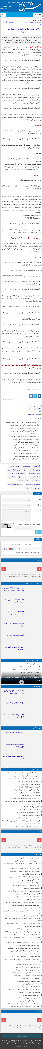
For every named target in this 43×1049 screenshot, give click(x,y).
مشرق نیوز (25, 5)
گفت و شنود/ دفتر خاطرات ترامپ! (30, 978)
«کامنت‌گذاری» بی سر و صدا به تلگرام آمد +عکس (25, 434)
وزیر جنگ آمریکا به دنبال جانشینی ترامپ (28, 964)
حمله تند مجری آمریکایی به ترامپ (30, 984)
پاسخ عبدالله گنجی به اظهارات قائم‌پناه (29, 787)
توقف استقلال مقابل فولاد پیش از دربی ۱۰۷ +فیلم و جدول (14, 692)
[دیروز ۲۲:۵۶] (33, 718)
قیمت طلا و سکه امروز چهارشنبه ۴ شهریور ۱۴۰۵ (26, 669)
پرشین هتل (22, 477)
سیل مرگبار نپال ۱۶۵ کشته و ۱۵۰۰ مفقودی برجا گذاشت (24, 798)
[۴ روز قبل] (31, 568)
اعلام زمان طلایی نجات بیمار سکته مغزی (28, 981)
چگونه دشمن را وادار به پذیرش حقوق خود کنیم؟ (26, 973)
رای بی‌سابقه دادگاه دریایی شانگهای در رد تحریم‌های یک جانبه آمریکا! (21, 821)
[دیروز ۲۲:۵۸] (33, 706)
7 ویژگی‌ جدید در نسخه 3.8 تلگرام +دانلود (27, 450)
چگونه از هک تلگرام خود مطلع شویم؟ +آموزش (26, 439)
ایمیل (39, 505)
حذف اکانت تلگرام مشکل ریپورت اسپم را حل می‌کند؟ (21, 30)
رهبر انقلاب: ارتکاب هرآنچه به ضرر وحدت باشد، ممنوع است (23, 773)
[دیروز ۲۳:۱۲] (33, 694)
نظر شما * (38, 510)
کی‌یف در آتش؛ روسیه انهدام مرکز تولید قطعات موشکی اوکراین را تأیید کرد (22, 960)
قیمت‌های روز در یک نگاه (34, 660)
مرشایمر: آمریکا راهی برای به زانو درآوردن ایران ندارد (25, 781)
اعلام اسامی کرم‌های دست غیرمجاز (30, 1001)
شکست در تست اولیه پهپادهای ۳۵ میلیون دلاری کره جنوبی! (23, 942)
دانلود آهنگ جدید (34, 473)
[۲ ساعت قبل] (33, 747)
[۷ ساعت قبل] (11, 1019)
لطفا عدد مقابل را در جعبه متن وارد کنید (30, 524)
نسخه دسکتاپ (21, 1036)
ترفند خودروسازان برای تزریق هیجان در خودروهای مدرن (12, 575)
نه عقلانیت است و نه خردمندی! (31, 795)
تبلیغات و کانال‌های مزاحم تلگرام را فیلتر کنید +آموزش (24, 428)
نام (40, 499)
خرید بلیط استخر (23, 480)
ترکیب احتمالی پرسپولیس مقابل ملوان (29, 880)
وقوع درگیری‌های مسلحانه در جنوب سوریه (28, 883)
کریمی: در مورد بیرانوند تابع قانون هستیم (28, 858)
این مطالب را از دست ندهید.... (32, 583)
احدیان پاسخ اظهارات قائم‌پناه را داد (30, 807)
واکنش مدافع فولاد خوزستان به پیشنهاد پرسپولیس (26, 905)
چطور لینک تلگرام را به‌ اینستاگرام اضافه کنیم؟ (26, 445)
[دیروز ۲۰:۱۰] (33, 615)
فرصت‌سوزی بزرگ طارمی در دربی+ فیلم (29, 824)
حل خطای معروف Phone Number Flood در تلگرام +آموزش (22, 422)
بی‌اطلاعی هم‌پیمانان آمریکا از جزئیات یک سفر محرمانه (24, 868)
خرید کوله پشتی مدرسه (32, 488)
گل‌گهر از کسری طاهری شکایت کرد (30, 810)
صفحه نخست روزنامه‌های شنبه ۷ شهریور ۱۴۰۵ (14, 745)
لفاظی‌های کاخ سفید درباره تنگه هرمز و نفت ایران (26, 956)
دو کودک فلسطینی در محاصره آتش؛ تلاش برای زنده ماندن (23, 1004)
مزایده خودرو (36, 480)
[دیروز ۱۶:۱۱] (33, 638)
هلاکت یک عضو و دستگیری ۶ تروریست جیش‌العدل (15, 612)
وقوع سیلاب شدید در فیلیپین (32, 888)
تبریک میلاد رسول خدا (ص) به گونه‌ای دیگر (28, 967)
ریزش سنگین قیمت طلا (33, 664)
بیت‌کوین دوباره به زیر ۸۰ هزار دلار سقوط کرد (27, 897)
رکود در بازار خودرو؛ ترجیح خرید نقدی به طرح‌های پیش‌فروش (31, 575)
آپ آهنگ (37, 466)
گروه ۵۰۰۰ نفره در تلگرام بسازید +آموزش (27, 442)
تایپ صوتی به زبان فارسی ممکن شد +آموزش (26, 456)
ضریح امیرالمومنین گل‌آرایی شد (31, 874)
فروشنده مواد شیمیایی (15, 484)
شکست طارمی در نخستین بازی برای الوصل (28, 818)
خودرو (40, 560)
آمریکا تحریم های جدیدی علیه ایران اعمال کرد (27, 790)
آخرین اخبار (38, 854)
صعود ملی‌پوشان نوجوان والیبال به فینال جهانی (14, 715)
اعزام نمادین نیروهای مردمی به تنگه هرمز (13, 757)
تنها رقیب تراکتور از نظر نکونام (15, 702)
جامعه (36, 14)
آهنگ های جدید (35, 477)
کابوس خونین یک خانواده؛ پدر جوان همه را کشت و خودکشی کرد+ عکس (13, 589)
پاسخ (5, 549)
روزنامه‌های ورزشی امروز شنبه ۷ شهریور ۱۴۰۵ (27, 970)
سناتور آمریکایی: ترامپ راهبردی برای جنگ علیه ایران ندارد (23, 779)
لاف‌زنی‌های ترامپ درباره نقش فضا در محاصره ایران (25, 804)
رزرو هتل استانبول (14, 470)
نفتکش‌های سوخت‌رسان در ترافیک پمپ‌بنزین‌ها (26, 776)
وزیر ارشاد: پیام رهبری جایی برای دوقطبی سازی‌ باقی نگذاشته (23, 902)
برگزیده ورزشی (37, 686)
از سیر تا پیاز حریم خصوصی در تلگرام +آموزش (26, 453)
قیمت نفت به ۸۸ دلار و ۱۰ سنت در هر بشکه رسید (26, 885)
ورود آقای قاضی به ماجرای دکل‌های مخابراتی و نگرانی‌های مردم (22, 990)
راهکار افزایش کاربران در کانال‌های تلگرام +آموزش (25, 431)
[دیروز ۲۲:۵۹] (33, 759)
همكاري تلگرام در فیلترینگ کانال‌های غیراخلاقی (26, 459)
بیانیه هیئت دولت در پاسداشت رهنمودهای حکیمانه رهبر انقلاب (22, 932)
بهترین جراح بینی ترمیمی (17, 473)
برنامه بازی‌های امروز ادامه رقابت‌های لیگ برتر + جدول (24, 871)
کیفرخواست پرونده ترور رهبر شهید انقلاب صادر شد (25, 929)
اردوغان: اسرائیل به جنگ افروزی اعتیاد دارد (28, 945)
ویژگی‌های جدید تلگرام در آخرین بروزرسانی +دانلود (24, 425)
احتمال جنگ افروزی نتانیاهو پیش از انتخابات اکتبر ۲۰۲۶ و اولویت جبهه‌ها (22, 919)
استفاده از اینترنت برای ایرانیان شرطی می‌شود (26, 448)
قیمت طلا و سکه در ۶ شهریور (15, 635)
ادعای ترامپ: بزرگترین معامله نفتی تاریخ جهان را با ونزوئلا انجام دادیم (23, 938)
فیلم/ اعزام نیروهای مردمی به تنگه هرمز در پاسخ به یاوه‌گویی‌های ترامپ (22, 864)
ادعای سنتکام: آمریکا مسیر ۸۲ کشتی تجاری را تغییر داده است (22, 951)
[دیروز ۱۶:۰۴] (33, 650)
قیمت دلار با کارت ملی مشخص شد (30, 667)
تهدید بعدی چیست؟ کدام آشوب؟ (30, 815)
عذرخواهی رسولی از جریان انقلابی (30, 784)
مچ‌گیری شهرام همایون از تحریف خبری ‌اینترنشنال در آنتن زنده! (22, 801)
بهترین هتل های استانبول (32, 470)
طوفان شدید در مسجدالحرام (32, 908)
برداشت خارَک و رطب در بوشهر (14, 732)
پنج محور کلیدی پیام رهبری (32, 926)
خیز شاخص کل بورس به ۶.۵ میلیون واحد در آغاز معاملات (24, 891)
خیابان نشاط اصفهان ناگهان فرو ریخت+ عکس (14, 648)
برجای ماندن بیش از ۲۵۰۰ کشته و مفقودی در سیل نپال (24, 877)
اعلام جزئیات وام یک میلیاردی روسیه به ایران (27, 861)
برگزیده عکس (37, 728)
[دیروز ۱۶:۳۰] (33, 627)
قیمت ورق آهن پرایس (33, 484)
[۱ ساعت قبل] (33, 591)
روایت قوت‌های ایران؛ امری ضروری (30, 995)
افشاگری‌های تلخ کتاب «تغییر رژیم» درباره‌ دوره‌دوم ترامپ (23, 923)
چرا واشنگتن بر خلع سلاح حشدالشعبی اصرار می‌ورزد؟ (25, 1006)
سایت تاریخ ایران (14, 466)
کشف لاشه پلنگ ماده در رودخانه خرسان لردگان (14, 601)
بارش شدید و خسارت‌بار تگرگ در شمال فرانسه (27, 894)
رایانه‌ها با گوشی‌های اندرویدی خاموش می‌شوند (27, 992)
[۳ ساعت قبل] (31, 1019)
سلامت (39, 1011)
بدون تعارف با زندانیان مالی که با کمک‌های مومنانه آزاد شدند (22, 679)
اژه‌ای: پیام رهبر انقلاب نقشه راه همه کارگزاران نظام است (24, 948)
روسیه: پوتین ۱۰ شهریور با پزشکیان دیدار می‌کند (26, 826)
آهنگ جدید (11, 477)
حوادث (39, 831)
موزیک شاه (26, 466)
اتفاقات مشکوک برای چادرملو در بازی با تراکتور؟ (27, 793)
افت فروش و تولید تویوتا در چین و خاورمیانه (27, 998)
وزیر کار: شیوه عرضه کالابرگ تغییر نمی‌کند (13, 624)
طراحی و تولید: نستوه (21, 1046)
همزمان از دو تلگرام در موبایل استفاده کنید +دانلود (25, 436)
